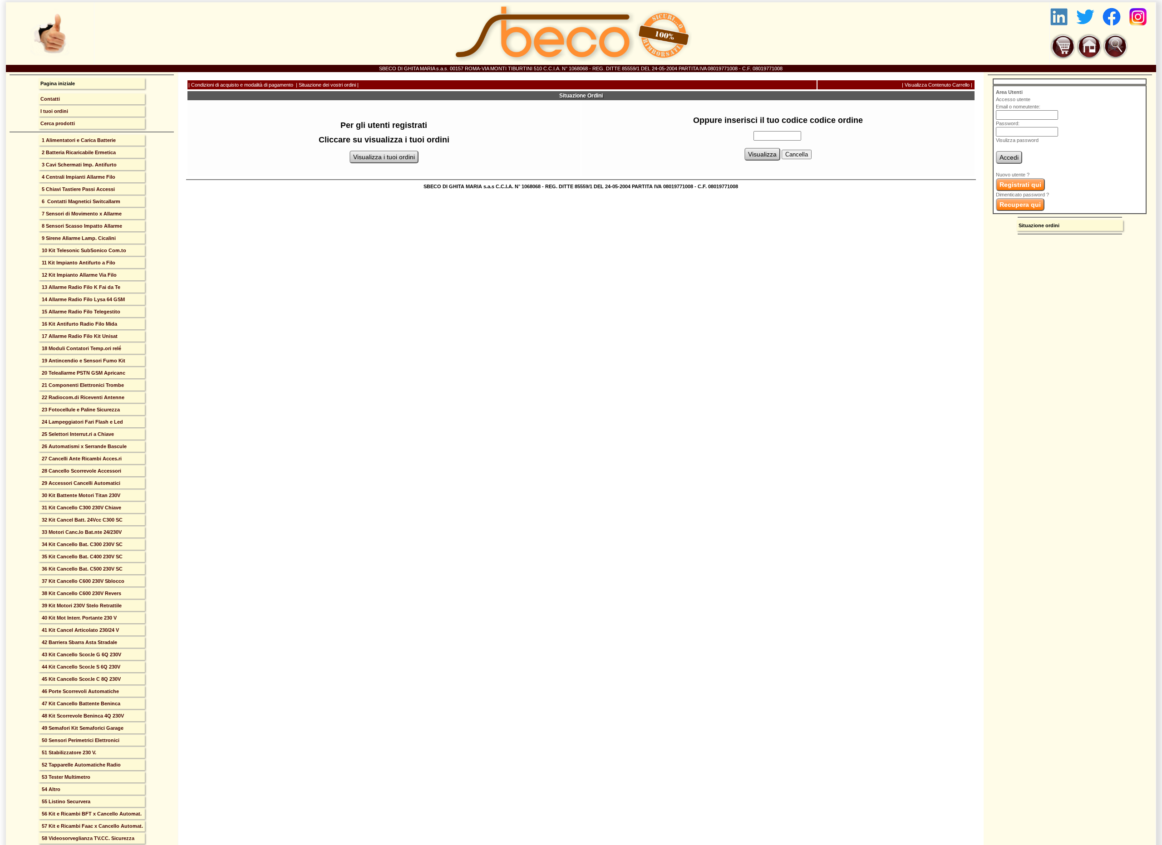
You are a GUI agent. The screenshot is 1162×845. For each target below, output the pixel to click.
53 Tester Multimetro (65, 777)
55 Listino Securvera (65, 801)
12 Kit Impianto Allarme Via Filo (78, 275)
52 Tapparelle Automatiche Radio (80, 764)
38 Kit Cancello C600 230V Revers (80, 593)
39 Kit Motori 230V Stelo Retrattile (81, 605)
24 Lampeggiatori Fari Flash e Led (81, 422)
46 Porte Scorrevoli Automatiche (79, 691)
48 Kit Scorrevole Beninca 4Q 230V (82, 715)
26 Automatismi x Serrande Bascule (83, 446)
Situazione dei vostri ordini (327, 85)
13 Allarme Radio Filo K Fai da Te (80, 287)
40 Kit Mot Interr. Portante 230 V (78, 617)
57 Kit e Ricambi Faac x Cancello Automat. (91, 826)
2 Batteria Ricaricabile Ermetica (78, 152)
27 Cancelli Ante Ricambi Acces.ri (81, 458)
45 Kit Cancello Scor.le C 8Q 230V (80, 679)
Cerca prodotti (57, 123)
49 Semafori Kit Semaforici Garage (81, 728)
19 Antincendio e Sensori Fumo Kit (82, 360)
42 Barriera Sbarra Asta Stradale (78, 642)
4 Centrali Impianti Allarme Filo (77, 177)
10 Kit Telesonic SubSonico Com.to (83, 250)
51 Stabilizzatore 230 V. (68, 752)
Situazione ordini (1039, 225)
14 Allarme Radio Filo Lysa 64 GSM (82, 299)
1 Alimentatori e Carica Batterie (78, 140)
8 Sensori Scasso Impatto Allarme (81, 226)
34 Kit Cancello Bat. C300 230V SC (81, 544)
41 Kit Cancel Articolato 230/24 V (79, 630)
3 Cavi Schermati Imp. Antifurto (78, 164)
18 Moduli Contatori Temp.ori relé (80, 348)
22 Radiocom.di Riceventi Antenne (82, 397)
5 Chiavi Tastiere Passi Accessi (77, 189)
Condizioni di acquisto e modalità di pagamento (242, 85)
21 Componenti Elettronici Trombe (82, 385)
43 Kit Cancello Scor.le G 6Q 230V (80, 654)
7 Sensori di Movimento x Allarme (81, 213)
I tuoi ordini (54, 111)
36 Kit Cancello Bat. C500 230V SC (81, 568)
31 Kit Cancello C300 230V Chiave (80, 507)
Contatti (50, 99)
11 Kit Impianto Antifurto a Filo (77, 262)
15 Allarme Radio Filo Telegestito (80, 311)
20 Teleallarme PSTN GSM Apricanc (82, 373)
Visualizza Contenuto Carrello (937, 85)
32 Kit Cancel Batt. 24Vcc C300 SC (81, 520)
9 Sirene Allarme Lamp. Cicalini (78, 238)
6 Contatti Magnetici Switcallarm (80, 201)
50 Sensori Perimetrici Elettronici (79, 740)
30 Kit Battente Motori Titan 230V (80, 495)
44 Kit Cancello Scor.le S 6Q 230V (80, 666)
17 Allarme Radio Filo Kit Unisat (79, 336)
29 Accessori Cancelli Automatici (80, 483)
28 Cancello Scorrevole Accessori (80, 471)
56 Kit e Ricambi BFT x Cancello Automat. (91, 813)
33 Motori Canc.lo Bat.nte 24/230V (81, 532)
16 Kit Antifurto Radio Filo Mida (78, 324)
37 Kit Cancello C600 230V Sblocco (82, 581)
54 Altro (50, 789)
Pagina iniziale (57, 83)
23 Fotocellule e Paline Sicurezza (80, 409)
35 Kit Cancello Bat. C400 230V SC (81, 556)
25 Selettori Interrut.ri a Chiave (77, 434)
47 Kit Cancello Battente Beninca (80, 703)
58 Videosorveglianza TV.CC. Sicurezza (87, 838)
